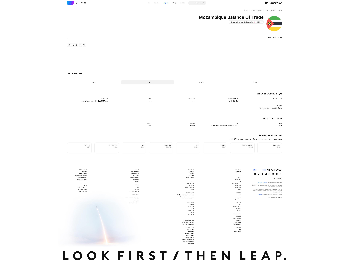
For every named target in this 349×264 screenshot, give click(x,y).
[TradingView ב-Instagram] (269, 174)
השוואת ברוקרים (189, 187)
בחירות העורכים (134, 191)
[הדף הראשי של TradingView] (273, 3)
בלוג (192, 208)
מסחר (137, 187)
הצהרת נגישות (190, 237)
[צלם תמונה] (84, 45)
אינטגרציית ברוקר (82, 187)
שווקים (166, 3)
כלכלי (239, 204)
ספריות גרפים (83, 173)
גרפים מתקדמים (82, 177)
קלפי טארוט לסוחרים (188, 222)
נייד (240, 229)
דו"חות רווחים (237, 206)
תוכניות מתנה (190, 177)
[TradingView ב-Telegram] (262, 174)
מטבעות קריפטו (236, 183)
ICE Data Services (262, 182)
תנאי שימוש (190, 229)
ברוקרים (157, 3)
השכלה (137, 189)
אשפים (137, 199)
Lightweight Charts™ (81, 175)
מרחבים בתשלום (134, 203)
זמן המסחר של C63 (188, 224)
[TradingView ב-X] (280, 174)
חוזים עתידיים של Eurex (187, 197)
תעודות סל (238, 179)
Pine (239, 189)
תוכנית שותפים (82, 189)
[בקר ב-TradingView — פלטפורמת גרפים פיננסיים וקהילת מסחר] (74, 73)
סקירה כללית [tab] (277, 37)
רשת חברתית (135, 171)
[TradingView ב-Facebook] (277, 174)
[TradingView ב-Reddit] (255, 174)
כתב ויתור (191, 231)
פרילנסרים (136, 201)
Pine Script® (237, 224)
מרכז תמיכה (190, 210)
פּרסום (85, 185)
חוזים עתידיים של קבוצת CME (185, 195)
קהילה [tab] (269, 37)
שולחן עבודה (237, 231)
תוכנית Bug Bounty (188, 241)
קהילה (174, 3)
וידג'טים (84, 171)
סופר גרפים (238, 171)
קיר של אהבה (135, 173)
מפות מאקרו (237, 222)
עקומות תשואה (237, 218)
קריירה (192, 212)
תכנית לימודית (83, 191)
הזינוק (192, 189)
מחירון (192, 173)
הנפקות (239, 210)
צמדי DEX (238, 187)
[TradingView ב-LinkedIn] (266, 174)
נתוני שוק (191, 175)
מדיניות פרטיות (189, 233)
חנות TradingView (188, 220)
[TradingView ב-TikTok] (258, 174)
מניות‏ (239, 177)
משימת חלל (190, 206)
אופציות (238, 220)
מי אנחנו (191, 204)
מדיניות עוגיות (190, 235)
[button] (179, 3)
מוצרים (183, 3)
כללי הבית (136, 179)
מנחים (137, 181)
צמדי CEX (238, 185)
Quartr (260, 194)
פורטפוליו (238, 216)
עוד (149, 3)
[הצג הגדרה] (276, 123)
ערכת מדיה (191, 214)
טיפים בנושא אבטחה (188, 239)
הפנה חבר (136, 175)
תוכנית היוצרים (134, 177)
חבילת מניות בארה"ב (188, 199)
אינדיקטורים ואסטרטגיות (132, 197)
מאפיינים (191, 171)
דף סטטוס (191, 243)
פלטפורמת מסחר (82, 179)
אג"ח (239, 181)
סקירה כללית (190, 183)
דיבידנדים (238, 208)
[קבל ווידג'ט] (80, 45)
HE (82, 3)
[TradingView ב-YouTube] (273, 174)
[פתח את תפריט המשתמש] (77, 3)
